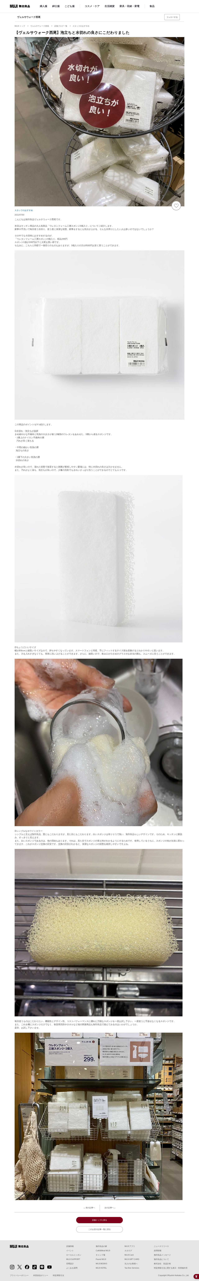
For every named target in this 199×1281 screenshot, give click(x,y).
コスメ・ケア (92, 6)
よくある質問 (71, 1268)
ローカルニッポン (73, 1255)
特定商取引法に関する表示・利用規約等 (170, 1268)
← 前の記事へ (89, 1208)
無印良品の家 (101, 1246)
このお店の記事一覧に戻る (99, 1229)
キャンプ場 (100, 1255)
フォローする (172, 17)
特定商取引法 (58, 1275)
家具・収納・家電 (129, 6)
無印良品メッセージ (162, 1255)
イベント (70, 1251)
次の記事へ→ (110, 1208)
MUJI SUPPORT (73, 1259)
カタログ (128, 1251)
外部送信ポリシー (40, 1275)
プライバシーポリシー (19, 1275)
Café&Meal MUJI (103, 1251)
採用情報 (157, 1251)
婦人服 (43, 6)
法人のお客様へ (131, 1264)
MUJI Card (129, 1255)
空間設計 (70, 1264)
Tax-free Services (132, 1268)
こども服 (70, 6)
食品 (152, 6)
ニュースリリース (161, 1246)
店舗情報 (70, 1246)
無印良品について (161, 1259)
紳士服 (56, 6)
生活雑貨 (110, 6)
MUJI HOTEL (101, 1268)
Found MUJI (101, 1259)
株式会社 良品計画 (162, 1264)
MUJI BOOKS (101, 1264)
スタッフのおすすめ (24, 210)
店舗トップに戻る (99, 1220)
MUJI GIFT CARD (132, 1259)
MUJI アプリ (130, 1246)
